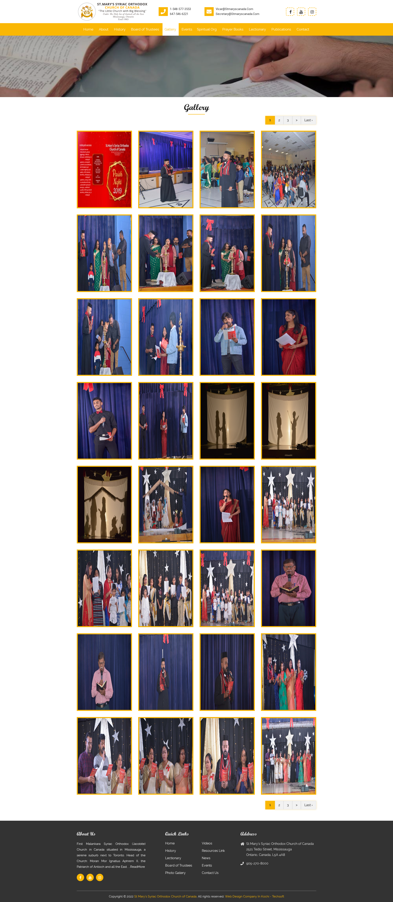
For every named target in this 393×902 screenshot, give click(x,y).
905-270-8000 (257, 863)
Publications (281, 29)
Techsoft (278, 896)
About (103, 29)
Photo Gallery (175, 873)
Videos (207, 843)
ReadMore (137, 867)
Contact (303, 29)
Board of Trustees (145, 29)
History (119, 29)
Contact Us (210, 873)
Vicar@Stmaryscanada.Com (234, 9)
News (206, 858)
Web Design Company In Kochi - (248, 896)
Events (187, 29)
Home (88, 29)
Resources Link (213, 851)
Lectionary (257, 29)
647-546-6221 (179, 14)
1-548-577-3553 (180, 9)
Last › (308, 120)
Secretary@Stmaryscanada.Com (237, 14)
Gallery (170, 29)
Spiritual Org (207, 29)
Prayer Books (232, 29)
